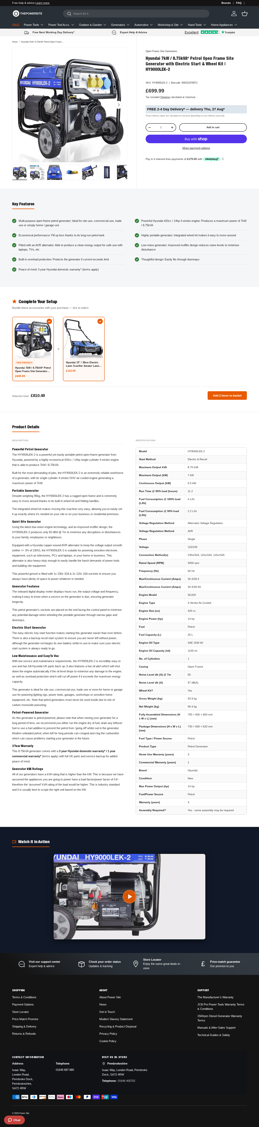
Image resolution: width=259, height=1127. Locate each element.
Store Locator (20, 1011)
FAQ (239, 3)
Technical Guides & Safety (213, 1035)
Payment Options (23, 1004)
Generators (118, 24)
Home (15, 42)
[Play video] (129, 896)
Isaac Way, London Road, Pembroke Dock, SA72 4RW (124, 1072)
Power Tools (31, 24)
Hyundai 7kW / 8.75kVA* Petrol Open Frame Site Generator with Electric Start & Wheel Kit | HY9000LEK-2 (42, 42)
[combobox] (136, 13)
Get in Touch (107, 1011)
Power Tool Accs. (59, 24)
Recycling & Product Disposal (117, 1026)
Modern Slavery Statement (116, 1019)
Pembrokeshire (117, 1063)
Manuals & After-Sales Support (216, 1027)
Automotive (141, 24)
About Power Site (110, 997)
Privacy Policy (108, 1033)
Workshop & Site (168, 24)
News (103, 1004)
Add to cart (212, 127)
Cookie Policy (107, 1041)
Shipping (165, 97)
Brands (226, 3)
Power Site (24, 1113)
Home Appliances (222, 24)
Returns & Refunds (24, 1033)
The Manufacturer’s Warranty (215, 997)
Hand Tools (195, 24)
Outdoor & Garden (90, 24)
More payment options (196, 148)
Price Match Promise (25, 1019)
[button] (244, 13)
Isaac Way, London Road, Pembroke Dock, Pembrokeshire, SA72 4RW (22, 1079)
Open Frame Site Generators (161, 51)
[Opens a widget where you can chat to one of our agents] (14, 1120)
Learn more (42, 3)
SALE (15, 24)
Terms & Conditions (24, 997)
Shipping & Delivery (24, 1026)
